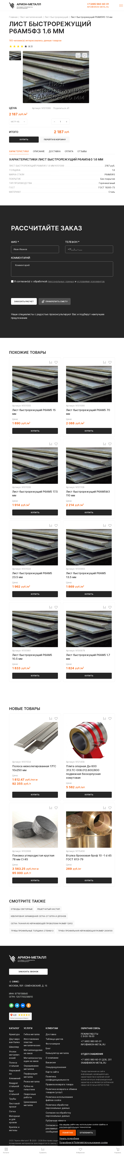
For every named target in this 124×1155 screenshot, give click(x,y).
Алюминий (14, 1078)
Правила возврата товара (59, 1084)
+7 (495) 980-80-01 (98, 4)
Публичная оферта (56, 1120)
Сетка (12, 1111)
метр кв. (15, 121)
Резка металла (31, 1081)
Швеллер (14, 1047)
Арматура (14, 1034)
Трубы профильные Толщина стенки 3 (32, 930)
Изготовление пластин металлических (32, 1042)
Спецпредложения (56, 1067)
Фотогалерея (53, 1043)
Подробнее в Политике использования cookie (83, 1142)
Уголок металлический (14, 1054)
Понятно (67, 1132)
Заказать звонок (28, 971)
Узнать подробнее (69, 1138)
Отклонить (86, 1132)
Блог (48, 1048)
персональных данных (61, 281)
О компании (52, 1057)
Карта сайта (52, 1072)
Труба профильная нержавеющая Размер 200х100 (85, 930)
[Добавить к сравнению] (78, 55)
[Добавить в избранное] (84, 55)
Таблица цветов (54, 1039)
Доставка (51, 1034)
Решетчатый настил (48, 909)
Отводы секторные (22, 909)
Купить (35, 431)
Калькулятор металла (57, 1053)
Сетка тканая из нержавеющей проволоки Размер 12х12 (42, 923)
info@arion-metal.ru (98, 7)
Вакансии (51, 1062)
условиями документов (91, 281)
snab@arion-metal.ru (93, 1063)
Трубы (12, 1098)
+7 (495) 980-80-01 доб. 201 (96, 1059)
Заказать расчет (24, 301)
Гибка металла (31, 1034)
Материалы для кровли (14, 1119)
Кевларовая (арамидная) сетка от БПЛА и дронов (38, 916)
